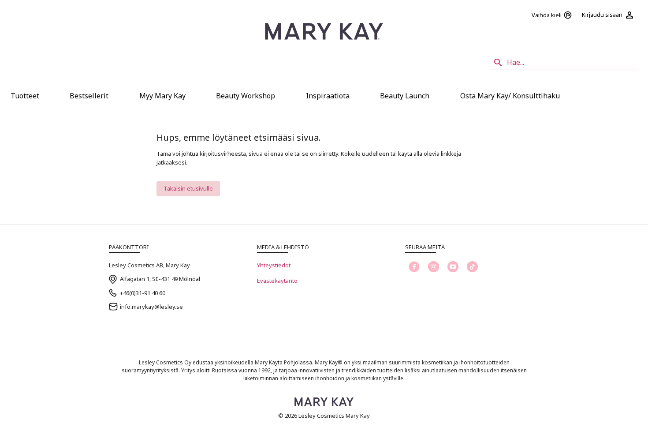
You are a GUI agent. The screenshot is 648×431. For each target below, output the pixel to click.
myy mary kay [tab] (162, 96)
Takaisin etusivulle (188, 188)
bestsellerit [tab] (89, 96)
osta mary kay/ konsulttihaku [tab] (510, 96)
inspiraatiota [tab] (328, 96)
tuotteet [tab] (25, 96)
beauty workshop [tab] (245, 96)
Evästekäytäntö (277, 281)
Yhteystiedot (273, 265)
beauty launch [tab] (404, 96)
